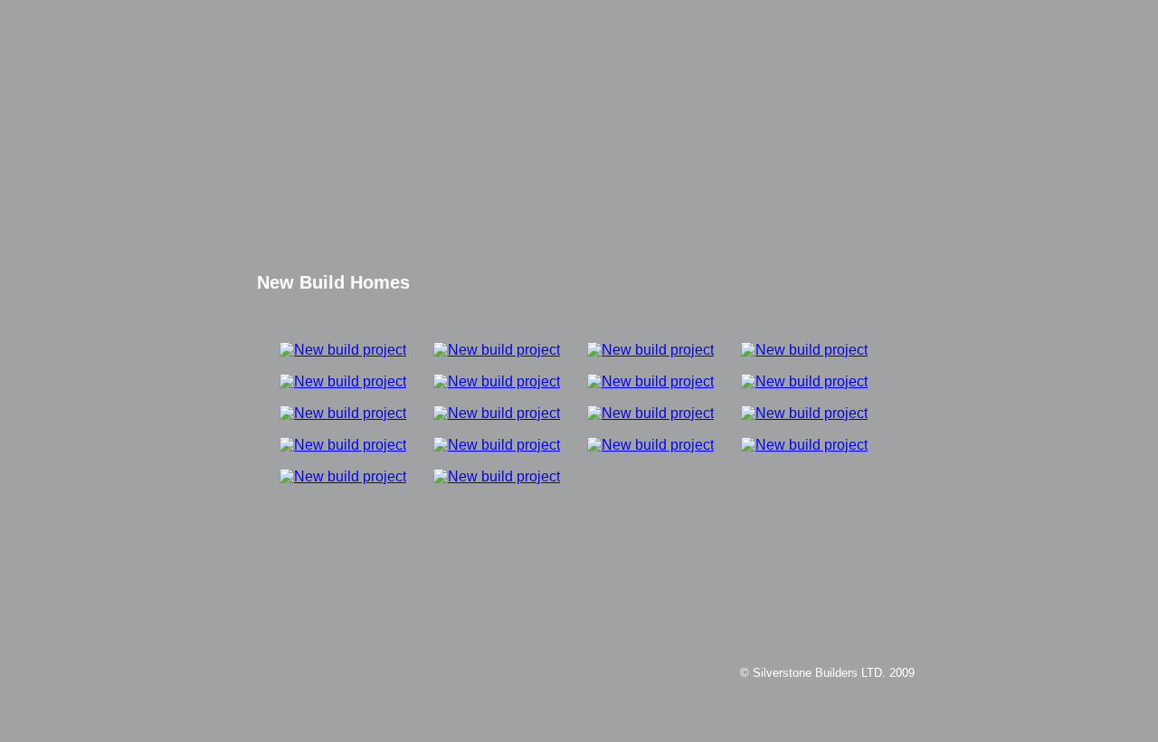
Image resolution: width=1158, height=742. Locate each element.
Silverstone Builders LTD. (579, 88)
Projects (632, 218)
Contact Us (632, 241)
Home (632, 195)
